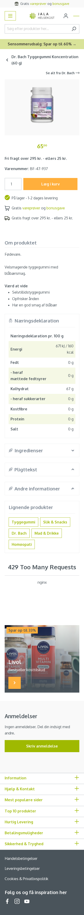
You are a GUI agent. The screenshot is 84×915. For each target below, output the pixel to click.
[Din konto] (65, 15)
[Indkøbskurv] (76, 16)
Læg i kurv (50, 184)
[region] (42, 105)
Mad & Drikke (47, 533)
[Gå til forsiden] (42, 16)
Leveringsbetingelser (22, 868)
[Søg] (73, 29)
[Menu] (10, 15)
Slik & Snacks (55, 522)
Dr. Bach (19, 533)
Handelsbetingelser (21, 858)
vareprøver (38, 4)
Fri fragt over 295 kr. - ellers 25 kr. (36, 158)
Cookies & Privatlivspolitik (26, 878)
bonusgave (60, 4)
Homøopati (22, 544)
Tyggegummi (23, 522)
